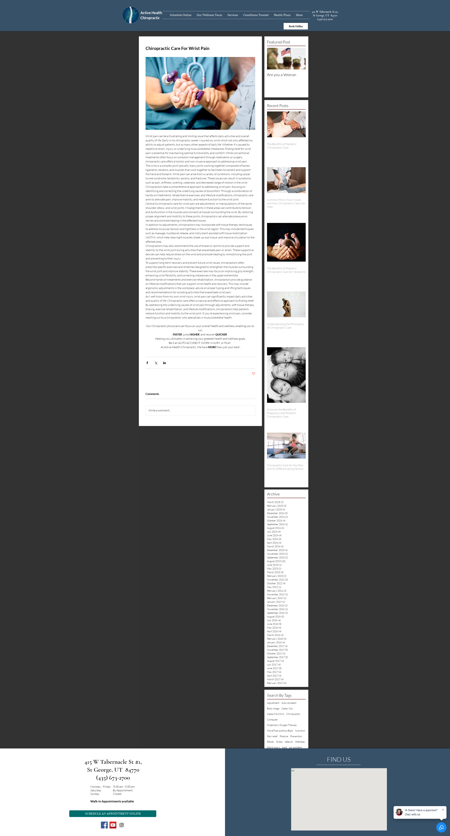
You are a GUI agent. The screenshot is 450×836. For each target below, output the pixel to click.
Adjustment (273, 702)
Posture (284, 736)
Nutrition (300, 730)
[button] (233, 15)
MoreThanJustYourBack (280, 730)
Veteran (289, 741)
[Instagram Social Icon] (121, 825)
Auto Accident (288, 702)
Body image (273, 708)
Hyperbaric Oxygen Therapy (282, 724)
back (284, 747)
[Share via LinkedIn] (164, 362)
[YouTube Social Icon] (113, 825)
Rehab (270, 741)
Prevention (296, 736)
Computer (272, 719)
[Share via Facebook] (147, 362)
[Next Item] (300, 58)
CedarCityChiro (275, 713)
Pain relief (272, 736)
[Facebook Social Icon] (104, 825)
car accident (295, 747)
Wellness (300, 741)
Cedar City (287, 708)
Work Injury (273, 747)
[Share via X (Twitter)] (156, 362)
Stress (279, 741)
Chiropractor (293, 713)
